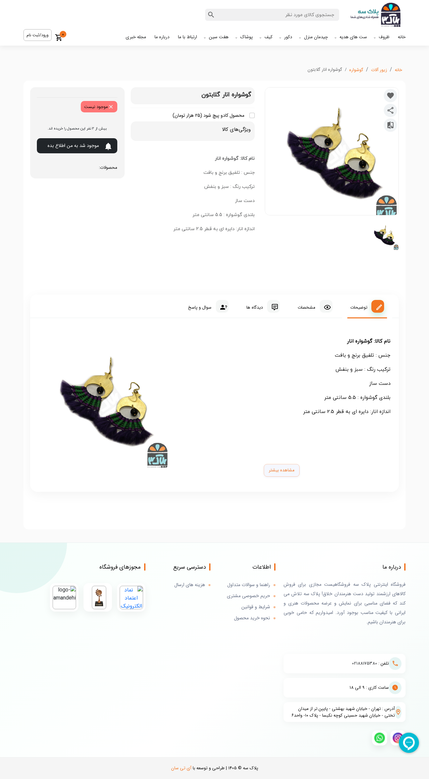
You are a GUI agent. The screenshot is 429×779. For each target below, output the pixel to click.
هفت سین (219, 37)
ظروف (384, 37)
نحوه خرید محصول (252, 618)
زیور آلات (379, 69)
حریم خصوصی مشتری (248, 596)
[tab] (367, 306)
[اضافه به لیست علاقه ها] (390, 95)
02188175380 (364, 663)
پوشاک (246, 37)
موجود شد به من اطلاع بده (73, 145)
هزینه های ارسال (189, 584)
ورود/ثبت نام (37, 35)
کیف (268, 37)
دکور (288, 37)
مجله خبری (136, 37)
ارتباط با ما (187, 37)
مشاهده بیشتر (282, 470)
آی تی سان (181, 768)
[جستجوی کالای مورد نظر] (211, 15)
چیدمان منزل (316, 37)
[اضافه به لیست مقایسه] (390, 125)
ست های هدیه (353, 37)
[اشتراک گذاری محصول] (390, 110)
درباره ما (162, 37)
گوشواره (356, 69)
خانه (402, 37)
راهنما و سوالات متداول (248, 584)
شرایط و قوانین (255, 607)
